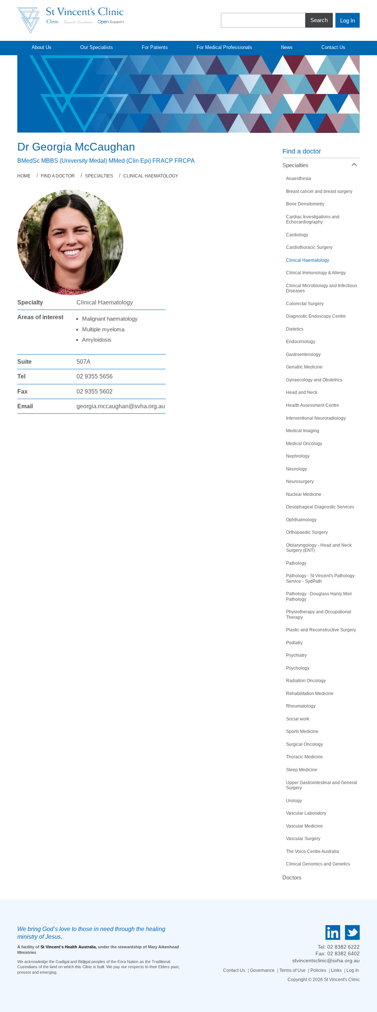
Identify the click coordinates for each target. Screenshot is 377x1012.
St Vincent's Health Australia (68, 947)
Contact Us (234, 970)
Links (336, 970)
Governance (262, 970)
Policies (318, 970)
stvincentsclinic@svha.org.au (326, 960)
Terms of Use (292, 970)
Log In (352, 970)
